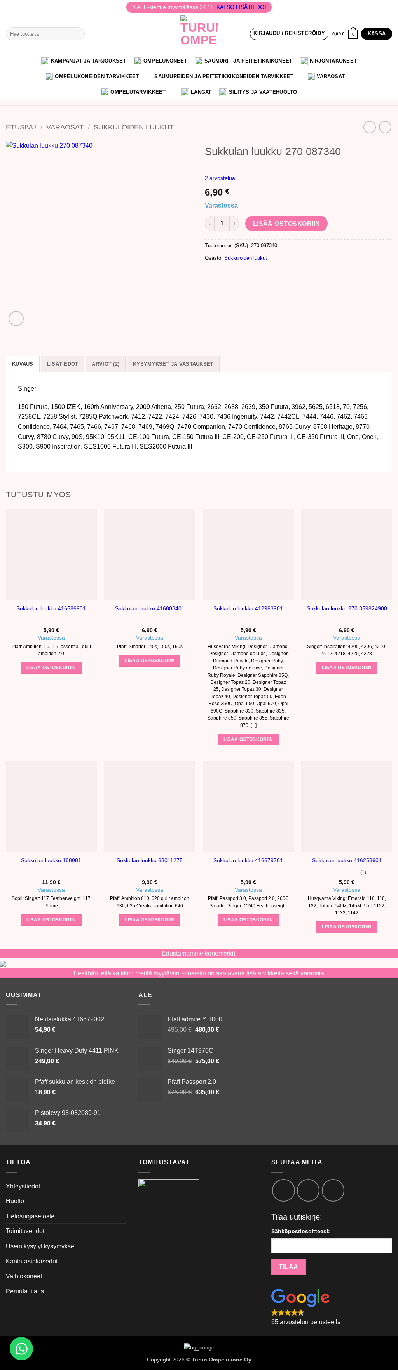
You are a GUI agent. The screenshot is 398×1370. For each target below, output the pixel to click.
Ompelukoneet (165, 61)
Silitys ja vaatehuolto (263, 92)
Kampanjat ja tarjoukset (88, 61)
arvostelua (220, 178)
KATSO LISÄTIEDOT (242, 7)
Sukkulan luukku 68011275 (150, 860)
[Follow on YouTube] (333, 1190)
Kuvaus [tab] (22, 364)
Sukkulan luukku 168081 (51, 860)
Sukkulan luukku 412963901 (248, 608)
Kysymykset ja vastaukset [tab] (173, 364)
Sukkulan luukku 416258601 (347, 860)
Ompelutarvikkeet (138, 92)
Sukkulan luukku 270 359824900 (347, 608)
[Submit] (77, 33)
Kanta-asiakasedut (32, 1261)
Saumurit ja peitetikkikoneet (248, 61)
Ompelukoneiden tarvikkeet (97, 76)
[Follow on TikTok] (308, 1190)
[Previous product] (385, 127)
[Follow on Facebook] (283, 1190)
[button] (289, 34)
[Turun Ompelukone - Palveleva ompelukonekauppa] (199, 33)
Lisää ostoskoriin (286, 223)
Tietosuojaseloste (30, 1216)
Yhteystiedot (23, 1186)
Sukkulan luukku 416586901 (51, 608)
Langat (201, 92)
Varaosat (331, 76)
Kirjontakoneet (333, 61)
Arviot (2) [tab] (105, 364)
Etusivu (21, 127)
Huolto (15, 1201)
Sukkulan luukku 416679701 (248, 860)
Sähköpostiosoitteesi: (300, 1231)
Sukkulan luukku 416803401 (150, 608)
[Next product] (369, 127)
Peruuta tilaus (25, 1291)
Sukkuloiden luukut (134, 127)
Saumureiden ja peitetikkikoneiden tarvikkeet (223, 76)
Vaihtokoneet (24, 1276)
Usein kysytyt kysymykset (41, 1246)
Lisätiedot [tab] (63, 364)
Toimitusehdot (25, 1231)
